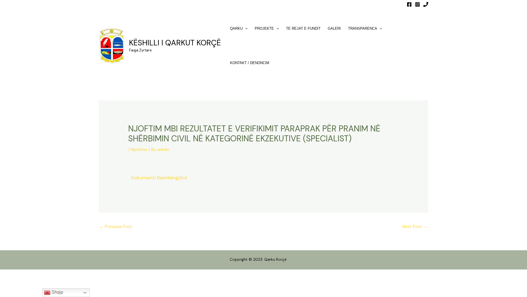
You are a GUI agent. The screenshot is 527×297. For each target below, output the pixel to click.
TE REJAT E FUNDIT (303, 28)
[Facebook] (409, 4)
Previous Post (115, 226)
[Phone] (425, 4)
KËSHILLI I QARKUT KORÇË (175, 43)
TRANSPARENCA (362, 28)
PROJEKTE (264, 28)
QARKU (236, 28)
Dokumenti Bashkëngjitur (159, 177)
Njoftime (139, 149)
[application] (245, 28)
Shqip (57, 292)
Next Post (415, 226)
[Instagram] (417, 4)
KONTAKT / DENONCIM (249, 63)
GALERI (334, 28)
